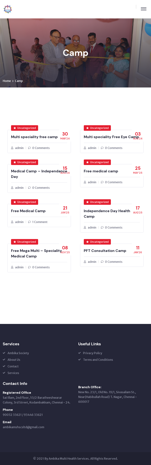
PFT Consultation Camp (105, 250)
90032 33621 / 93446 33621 (23, 415)
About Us (14, 360)
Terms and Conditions (98, 360)
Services (13, 373)
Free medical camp (101, 171)
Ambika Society (18, 353)
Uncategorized (26, 128)
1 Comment (40, 222)
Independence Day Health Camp (107, 213)
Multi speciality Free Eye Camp (111, 136)
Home (7, 81)
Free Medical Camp (28, 210)
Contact (13, 366)
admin (19, 148)
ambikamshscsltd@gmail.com (23, 427)
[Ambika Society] (8, 9)
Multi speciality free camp (34, 136)
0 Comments (41, 148)
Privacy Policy (92, 353)
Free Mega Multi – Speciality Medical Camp (36, 253)
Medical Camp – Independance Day (39, 174)
